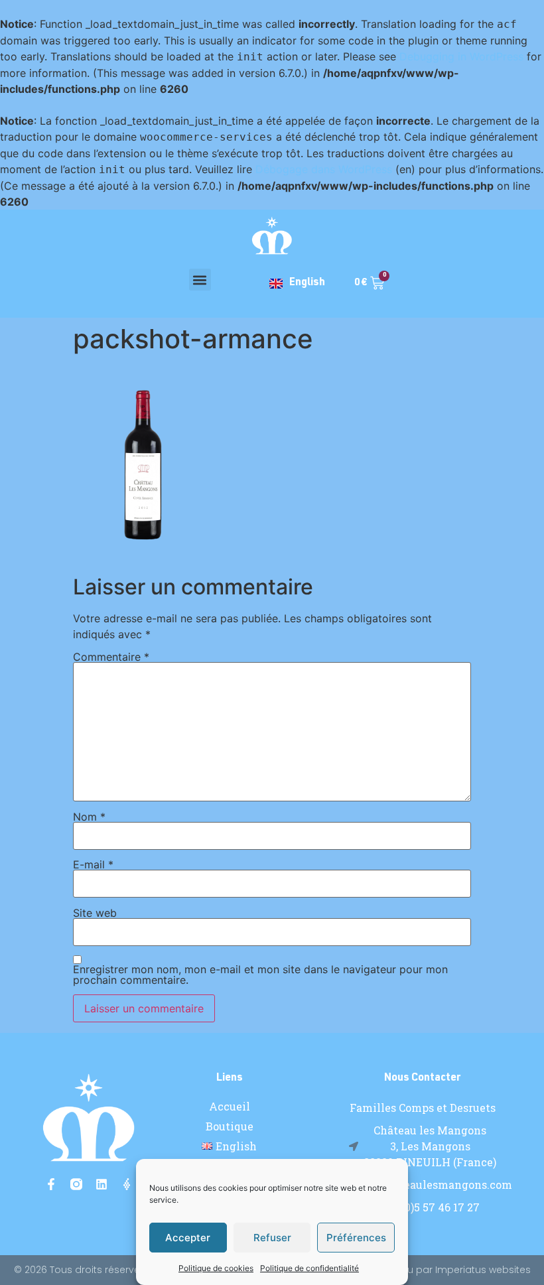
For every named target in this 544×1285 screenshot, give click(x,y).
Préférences (356, 1237)
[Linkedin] (101, 1184)
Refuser (272, 1237)
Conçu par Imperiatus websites (456, 1269)
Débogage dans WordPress (323, 169)
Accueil (229, 1106)
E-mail (93, 864)
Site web (95, 913)
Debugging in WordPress (461, 56)
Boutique (229, 1126)
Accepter (187, 1237)
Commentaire (111, 656)
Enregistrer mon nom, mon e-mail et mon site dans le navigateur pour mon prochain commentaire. (260, 974)
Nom (89, 816)
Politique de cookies (215, 1268)
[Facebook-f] (51, 1184)
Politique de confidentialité (309, 1268)
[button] (200, 280)
